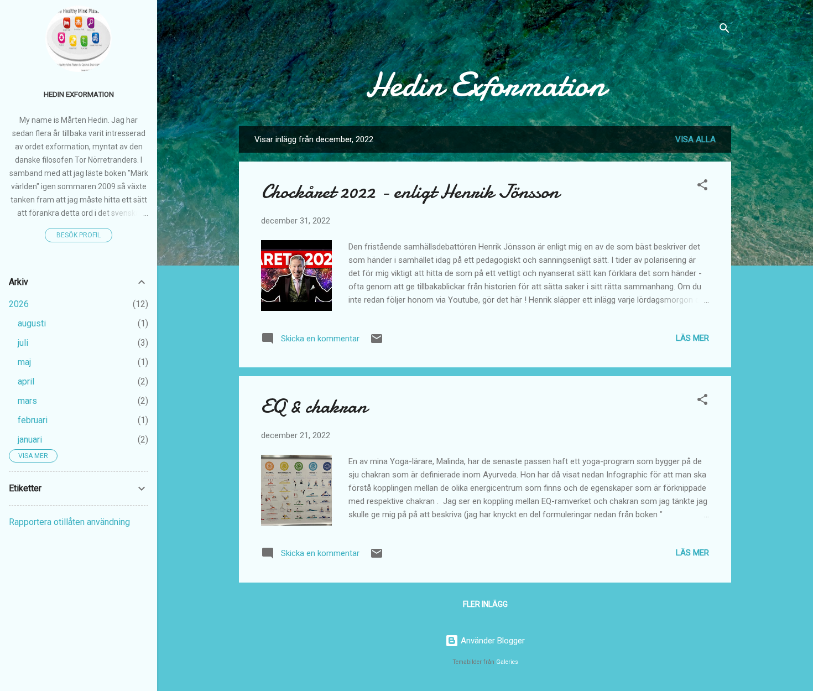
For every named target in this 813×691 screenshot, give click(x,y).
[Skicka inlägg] (376, 342)
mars (27, 401)
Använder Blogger (491, 641)
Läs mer (692, 338)
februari (33, 420)
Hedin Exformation (485, 84)
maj (24, 362)
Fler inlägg (485, 604)
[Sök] (724, 30)
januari (30, 439)
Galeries (507, 662)
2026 (19, 304)
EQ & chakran (314, 406)
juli (23, 342)
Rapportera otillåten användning (69, 522)
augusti (32, 323)
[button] (702, 186)
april (26, 381)
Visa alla (695, 139)
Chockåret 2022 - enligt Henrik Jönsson (410, 191)
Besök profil (78, 235)
